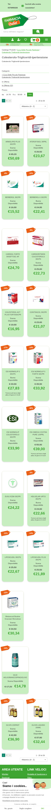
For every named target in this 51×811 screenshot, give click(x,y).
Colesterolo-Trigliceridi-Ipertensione (16, 77)
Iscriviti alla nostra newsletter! (33, 6)
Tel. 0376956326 (13, 6)
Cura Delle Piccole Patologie (28, 50)
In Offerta (7, 85)
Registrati (6, 778)
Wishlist (5, 774)
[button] (33, 106)
